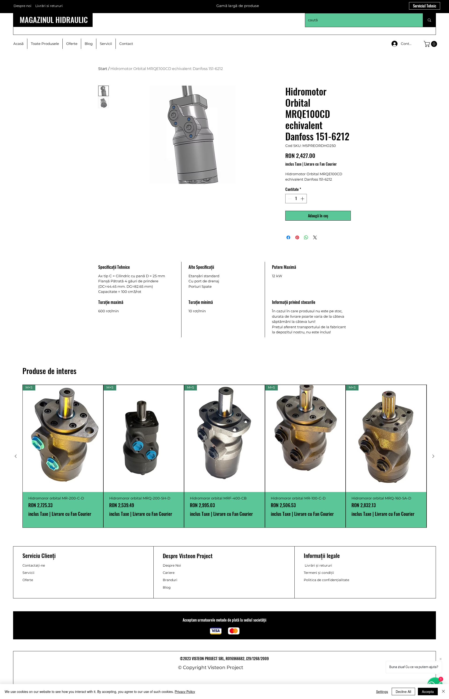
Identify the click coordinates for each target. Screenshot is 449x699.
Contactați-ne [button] (33, 565)
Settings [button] (382, 691)
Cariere (168, 573)
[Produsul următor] (433, 456)
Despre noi (22, 6)
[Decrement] (289, 198)
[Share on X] (315, 237)
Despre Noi (172, 565)
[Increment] (303, 198)
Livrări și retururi (318, 565)
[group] (224, 456)
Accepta (428, 691)
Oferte (27, 580)
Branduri (170, 580)
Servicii (28, 573)
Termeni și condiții (319, 573)
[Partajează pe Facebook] (288, 237)
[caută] (429, 20)
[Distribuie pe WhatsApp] (306, 237)
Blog (167, 587)
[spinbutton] (296, 198)
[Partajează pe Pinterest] (297, 237)
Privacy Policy (185, 691)
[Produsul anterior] (15, 456)
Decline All (403, 691)
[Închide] (443, 691)
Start (102, 68)
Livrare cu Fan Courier (320, 164)
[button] (431, 44)
